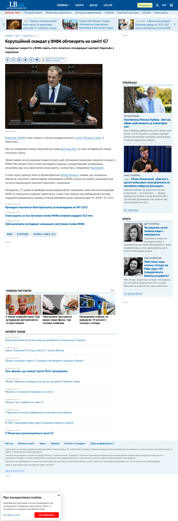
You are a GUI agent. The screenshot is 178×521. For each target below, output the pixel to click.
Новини (62, 5)
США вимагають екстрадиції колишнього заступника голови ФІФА (45, 224)
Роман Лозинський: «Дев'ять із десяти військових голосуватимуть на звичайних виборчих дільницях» (147, 182)
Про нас (9, 443)
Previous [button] (3, 24)
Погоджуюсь (47, 515)
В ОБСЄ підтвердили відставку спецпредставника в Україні (39, 422)
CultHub (109, 12)
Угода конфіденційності (102, 443)
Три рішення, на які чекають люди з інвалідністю (156, 231)
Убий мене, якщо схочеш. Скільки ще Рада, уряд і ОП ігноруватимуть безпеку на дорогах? (156, 269)
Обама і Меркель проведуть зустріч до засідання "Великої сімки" (43, 381)
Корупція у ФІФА (15, 138)
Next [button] (174, 24)
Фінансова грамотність (59, 12)
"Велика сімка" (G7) (44, 234)
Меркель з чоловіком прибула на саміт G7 (29, 392)
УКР (164, 5)
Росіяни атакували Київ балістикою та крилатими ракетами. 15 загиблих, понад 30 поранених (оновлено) (40, 26)
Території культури (128, 12)
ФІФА (10, 234)
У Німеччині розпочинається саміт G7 (29, 433)
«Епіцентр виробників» (88, 12)
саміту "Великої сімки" (88, 138)
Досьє (94, 5)
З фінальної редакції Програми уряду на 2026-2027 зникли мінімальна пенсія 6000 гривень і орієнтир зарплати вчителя (153, 27)
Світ (17, 35)
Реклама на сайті (26, 443)
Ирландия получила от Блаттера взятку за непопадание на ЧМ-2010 (46, 207)
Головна (9, 35)
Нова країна (161, 12)
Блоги (80, 5)
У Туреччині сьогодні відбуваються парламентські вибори (38, 412)
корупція (22, 234)
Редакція (55, 443)
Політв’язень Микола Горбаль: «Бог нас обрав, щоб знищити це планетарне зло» (147, 123)
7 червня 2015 (27, 36)
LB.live (108, 5)
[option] (33, 24)
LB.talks (146, 12)
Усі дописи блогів (133, 293)
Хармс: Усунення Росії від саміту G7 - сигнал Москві (34, 350)
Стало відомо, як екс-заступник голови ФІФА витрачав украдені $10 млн (49, 215)
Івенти (42, 443)
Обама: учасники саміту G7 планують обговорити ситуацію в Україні (44, 360)
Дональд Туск (69, 149)
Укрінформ (96, 168)
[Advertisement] (60, 263)
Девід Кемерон (70, 175)
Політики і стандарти (75, 443)
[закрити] (59, 495)
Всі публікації (131, 210)
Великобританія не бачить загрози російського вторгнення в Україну (45, 340)
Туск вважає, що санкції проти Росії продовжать (36, 371)
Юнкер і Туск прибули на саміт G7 (24, 402)
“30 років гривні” (32, 12)
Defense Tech (12, 12)
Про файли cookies (11, 515)
